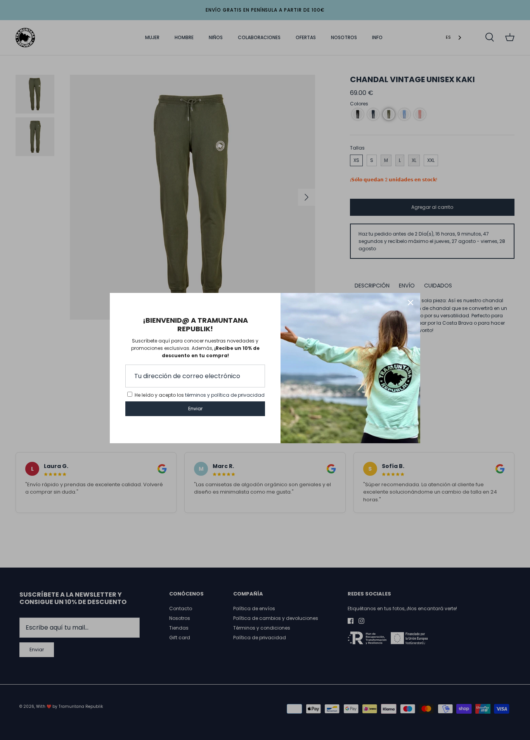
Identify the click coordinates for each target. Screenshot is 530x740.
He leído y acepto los (200, 395)
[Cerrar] (410, 302)
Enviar (195, 408)
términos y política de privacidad (225, 395)
